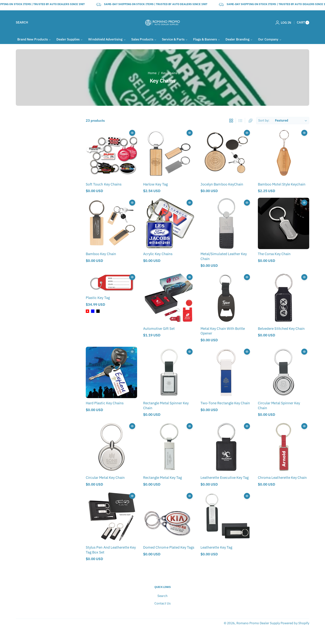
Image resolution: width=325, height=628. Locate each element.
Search (162, 596)
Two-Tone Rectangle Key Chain (225, 403)
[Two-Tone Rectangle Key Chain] (226, 372)
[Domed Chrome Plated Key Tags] (168, 516)
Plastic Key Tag (98, 297)
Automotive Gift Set (159, 328)
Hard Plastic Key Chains (105, 403)
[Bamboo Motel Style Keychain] (283, 153)
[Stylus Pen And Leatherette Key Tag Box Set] (111, 516)
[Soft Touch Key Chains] (111, 153)
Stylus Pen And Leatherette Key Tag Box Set (111, 549)
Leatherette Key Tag (216, 547)
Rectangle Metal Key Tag (162, 477)
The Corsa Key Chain (274, 253)
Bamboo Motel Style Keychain (281, 184)
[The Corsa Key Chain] (283, 223)
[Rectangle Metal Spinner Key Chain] (168, 372)
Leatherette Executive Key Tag (224, 477)
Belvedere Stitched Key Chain (281, 328)
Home (152, 73)
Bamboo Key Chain (101, 253)
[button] (22, 22)
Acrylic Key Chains (157, 253)
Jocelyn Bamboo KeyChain (221, 184)
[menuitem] (34, 39)
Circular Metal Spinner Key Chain (279, 405)
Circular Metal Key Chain (105, 477)
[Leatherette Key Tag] (226, 516)
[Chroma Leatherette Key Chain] (283, 447)
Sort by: (263, 120)
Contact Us (162, 603)
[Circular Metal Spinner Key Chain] (283, 372)
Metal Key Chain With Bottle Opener (222, 331)
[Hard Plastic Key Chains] (111, 372)
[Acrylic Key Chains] (168, 223)
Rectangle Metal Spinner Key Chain (166, 405)
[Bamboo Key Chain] (111, 223)
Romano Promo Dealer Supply (258, 623)
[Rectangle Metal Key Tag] (168, 447)
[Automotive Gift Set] (168, 298)
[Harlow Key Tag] (168, 153)
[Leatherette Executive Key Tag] (226, 447)
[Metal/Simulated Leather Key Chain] (226, 223)
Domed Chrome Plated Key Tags (168, 547)
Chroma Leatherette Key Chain (282, 477)
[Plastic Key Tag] (111, 282)
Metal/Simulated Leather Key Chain (223, 256)
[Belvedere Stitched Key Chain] (283, 298)
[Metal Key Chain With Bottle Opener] (226, 298)
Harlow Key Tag (155, 184)
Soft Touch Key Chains (103, 184)
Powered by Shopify (295, 623)
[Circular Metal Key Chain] (111, 447)
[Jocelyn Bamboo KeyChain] (226, 153)
